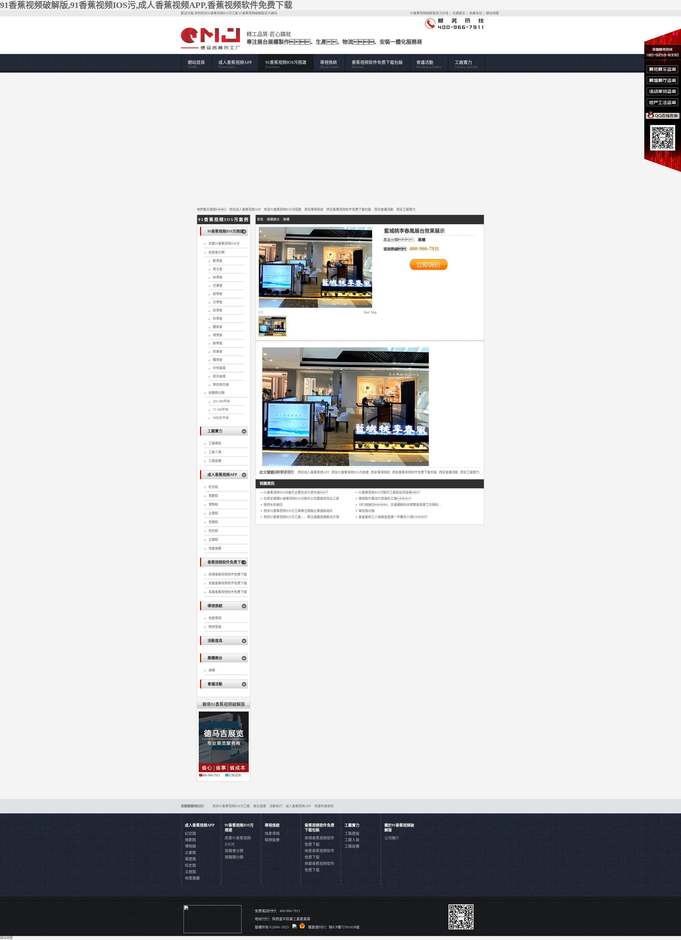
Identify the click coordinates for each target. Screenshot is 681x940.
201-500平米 (221, 401)
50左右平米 (221, 418)
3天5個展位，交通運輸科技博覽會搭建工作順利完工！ (411, 505)
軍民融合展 (221, 384)
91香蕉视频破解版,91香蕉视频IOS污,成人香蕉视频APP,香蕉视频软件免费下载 (146, 5)
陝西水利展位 (273, 505)
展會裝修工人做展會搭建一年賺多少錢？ (394, 517)
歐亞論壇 (219, 376)
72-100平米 (220, 409)
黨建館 (213, 522)
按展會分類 (217, 252)
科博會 (217, 319)
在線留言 (458, 13)
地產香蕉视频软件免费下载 (228, 583)
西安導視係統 (313, 209)
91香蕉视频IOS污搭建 (285, 64)
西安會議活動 (383, 209)
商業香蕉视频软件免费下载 (228, 592)
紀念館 (213, 487)
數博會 (217, 261)
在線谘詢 (234, 775)
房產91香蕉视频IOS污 (224, 244)
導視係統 (329, 64)
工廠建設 (215, 443)
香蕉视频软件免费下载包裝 (377, 64)
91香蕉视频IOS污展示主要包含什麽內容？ (297, 492)
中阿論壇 (219, 368)
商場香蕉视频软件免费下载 (228, 574)
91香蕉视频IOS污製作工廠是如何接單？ (390, 492)
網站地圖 (492, 13)
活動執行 (275, 806)
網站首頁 (196, 64)
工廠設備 (215, 461)
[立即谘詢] (429, 269)
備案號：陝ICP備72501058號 (333, 927)
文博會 (217, 302)
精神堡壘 (215, 627)
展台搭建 (259, 806)
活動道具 (214, 641)
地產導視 (215, 618)
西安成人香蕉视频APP (245, 209)
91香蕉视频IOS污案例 (223, 219)
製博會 (217, 343)
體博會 (217, 360)
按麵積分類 (217, 393)
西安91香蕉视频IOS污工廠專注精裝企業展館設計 (298, 511)
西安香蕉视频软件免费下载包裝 (348, 209)
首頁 (260, 219)
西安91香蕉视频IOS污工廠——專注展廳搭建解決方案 (301, 517)
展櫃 (212, 670)
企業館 (213, 513)
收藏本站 (475, 13)
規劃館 (213, 496)
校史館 (213, 531)
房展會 (217, 351)
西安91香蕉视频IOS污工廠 (219, 13)
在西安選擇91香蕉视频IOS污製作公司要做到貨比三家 (301, 499)
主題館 (213, 540)
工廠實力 (466, 64)
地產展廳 (215, 548)
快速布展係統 (324, 806)
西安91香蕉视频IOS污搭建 (282, 209)
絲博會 (217, 277)
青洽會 (217, 269)
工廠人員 (215, 452)
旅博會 (217, 310)
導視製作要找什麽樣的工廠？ (386, 499)
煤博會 (217, 335)
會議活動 (428, 64)
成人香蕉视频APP (235, 64)
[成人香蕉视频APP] (340, 137)
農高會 (217, 327)
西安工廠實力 (406, 209)
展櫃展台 (214, 658)
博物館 (213, 504)
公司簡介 (391, 838)
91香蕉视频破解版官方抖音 (429, 13)
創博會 (217, 294)
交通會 (217, 286)
